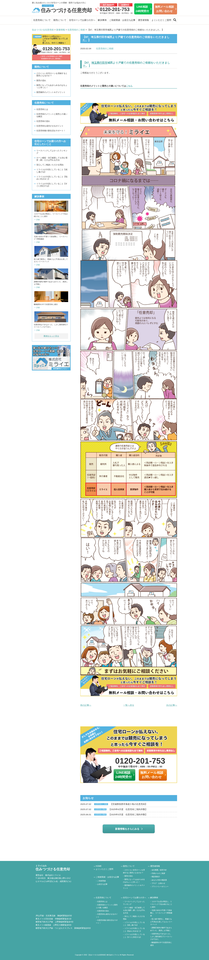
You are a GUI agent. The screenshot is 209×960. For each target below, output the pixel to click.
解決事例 (102, 20)
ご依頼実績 (101, 881)
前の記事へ (85, 705)
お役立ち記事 (102, 884)
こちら (129, 86)
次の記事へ (171, 705)
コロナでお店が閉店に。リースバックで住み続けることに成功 (161, 904)
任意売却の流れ (43, 121)
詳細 (38, 220)
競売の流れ (41, 80)
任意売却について (42, 20)
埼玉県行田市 (99, 62)
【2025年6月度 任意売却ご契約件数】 (113, 809)
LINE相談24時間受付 (142, 8)
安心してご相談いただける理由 (49, 165)
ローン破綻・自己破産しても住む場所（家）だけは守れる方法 (51, 159)
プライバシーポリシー (160, 886)
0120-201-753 (115, 9)
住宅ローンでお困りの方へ (82, 20)
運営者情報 (143, 20)
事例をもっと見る (51, 336)
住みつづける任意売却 (66, 9)
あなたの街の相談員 (159, 880)
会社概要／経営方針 (159, 870)
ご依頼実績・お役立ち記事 (122, 20)
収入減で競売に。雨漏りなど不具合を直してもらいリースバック (161, 921)
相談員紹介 (156, 877)
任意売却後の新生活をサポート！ (50, 131)
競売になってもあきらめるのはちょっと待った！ (51, 86)
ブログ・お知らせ (158, 883)
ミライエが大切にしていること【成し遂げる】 (51, 170)
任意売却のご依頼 (104, 48)
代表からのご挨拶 (158, 873)
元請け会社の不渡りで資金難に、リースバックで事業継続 (161, 913)
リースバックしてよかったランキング (51, 152)
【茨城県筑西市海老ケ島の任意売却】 (113, 804)
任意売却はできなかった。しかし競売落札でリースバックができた (161, 936)
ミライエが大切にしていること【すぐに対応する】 (51, 185)
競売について (59, 20)
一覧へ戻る (128, 705)
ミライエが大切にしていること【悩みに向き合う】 (51, 178)
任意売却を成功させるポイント (49, 126)
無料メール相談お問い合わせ (164, 8)
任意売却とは (42, 109)
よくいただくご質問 (161, 20)
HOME (99, 866)
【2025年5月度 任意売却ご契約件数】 (113, 814)
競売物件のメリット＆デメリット (50, 92)
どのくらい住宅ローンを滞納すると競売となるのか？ (51, 74)
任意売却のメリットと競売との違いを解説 (51, 115)
